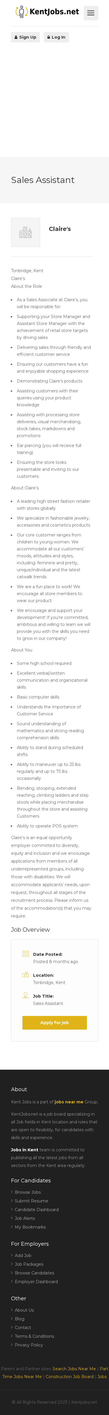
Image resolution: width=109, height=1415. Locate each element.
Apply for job (54, 1022)
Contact (23, 1327)
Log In (58, 37)
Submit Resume (31, 1201)
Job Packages (29, 1264)
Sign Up (27, 37)
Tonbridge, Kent (49, 982)
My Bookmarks (30, 1227)
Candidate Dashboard (37, 1209)
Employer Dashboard (36, 1281)
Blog (19, 1318)
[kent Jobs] (46, 11)
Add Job (23, 1255)
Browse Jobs (28, 1192)
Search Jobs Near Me (74, 1368)
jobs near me (69, 1102)
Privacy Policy (29, 1345)
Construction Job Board (70, 1376)
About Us (24, 1310)
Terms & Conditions (34, 1336)
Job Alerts (25, 1218)
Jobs (102, 1376)
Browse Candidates (34, 1273)
